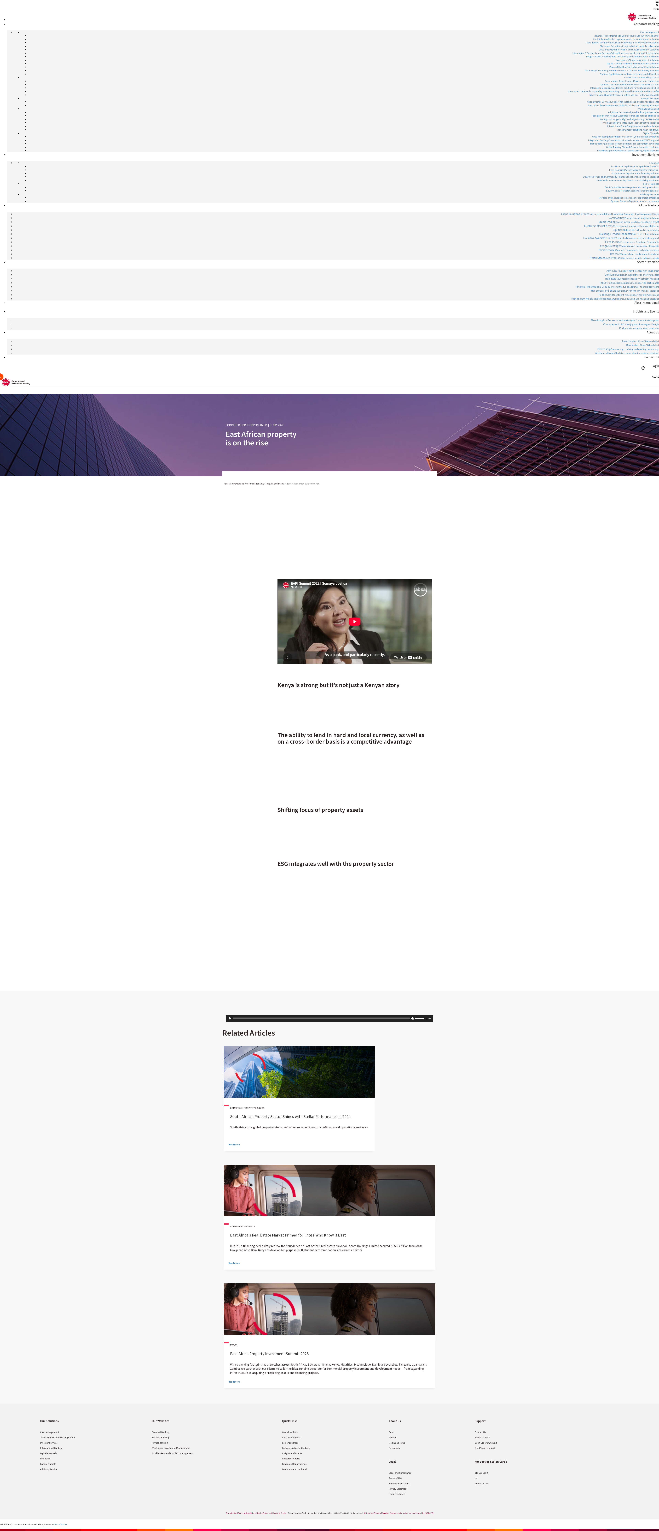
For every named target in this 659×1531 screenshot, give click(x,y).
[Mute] (412, 1018)
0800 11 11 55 (481, 1483)
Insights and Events (292, 1453)
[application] (329, 1018)
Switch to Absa (482, 1437)
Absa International (291, 1437)
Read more (234, 1144)
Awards (392, 1437)
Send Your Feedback (485, 1447)
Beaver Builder (60, 1524)
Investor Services (48, 1442)
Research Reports (291, 1458)
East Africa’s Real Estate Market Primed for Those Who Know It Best (288, 1235)
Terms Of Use (231, 1513)
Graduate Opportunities (294, 1463)
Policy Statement (264, 1513)
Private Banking (160, 1442)
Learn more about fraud (294, 1469)
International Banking (51, 1447)
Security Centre (279, 1513)
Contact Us (480, 1432)
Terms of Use (395, 1478)
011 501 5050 (481, 1472)
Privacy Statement (398, 1488)
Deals (391, 1432)
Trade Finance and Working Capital (58, 1437)
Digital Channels (48, 1453)
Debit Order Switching (486, 1442)
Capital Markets (48, 1463)
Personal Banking (161, 1432)
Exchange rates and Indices (296, 1447)
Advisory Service (48, 1469)
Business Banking (160, 1437)
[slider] (420, 1018)
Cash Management (49, 1432)
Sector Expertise (290, 1442)
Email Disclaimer (397, 1493)
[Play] (230, 1018)
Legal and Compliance (400, 1472)
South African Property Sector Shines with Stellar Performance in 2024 (290, 1116)
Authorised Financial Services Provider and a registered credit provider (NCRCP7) (398, 1513)
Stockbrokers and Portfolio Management (172, 1453)
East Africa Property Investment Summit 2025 (269, 1353)
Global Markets (290, 1432)
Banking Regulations (399, 1483)
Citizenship (394, 1447)
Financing (45, 1458)
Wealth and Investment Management (171, 1447)
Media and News (397, 1442)
